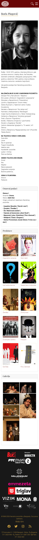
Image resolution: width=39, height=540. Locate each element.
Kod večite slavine (9, 285)
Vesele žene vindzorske (28, 285)
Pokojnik (23, 340)
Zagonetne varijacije (9, 258)
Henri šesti (24, 258)
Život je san (24, 312)
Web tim (19, 521)
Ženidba (5, 312)
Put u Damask (25, 367)
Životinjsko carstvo (9, 340)
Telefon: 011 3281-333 (22, 535)
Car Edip (5, 367)
